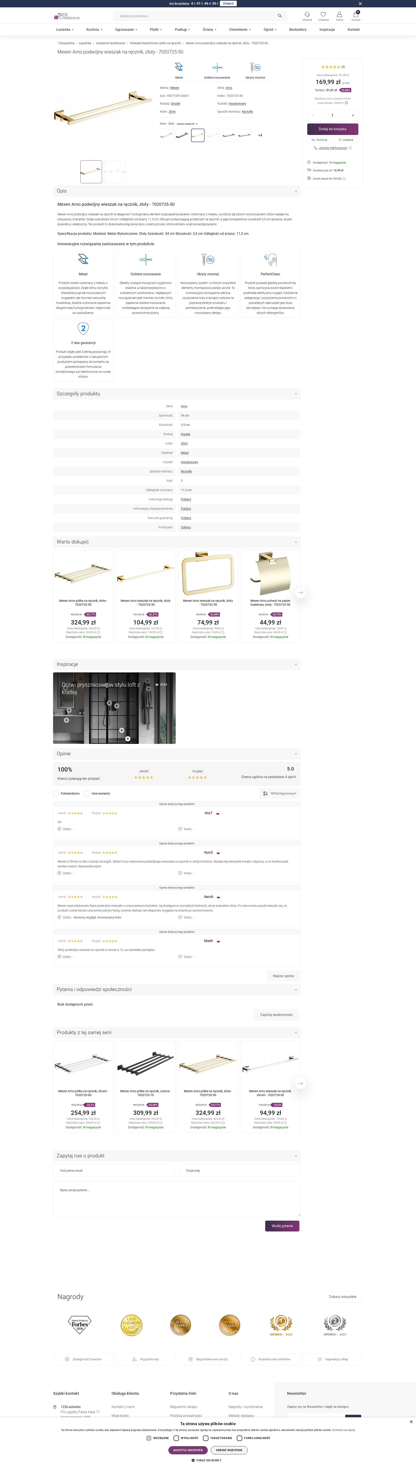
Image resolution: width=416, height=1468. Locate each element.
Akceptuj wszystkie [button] (188, 1450)
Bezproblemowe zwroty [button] (212, 1359)
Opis (62, 191)
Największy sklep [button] (336, 1359)
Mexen (174, 87)
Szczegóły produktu (78, 394)
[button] (356, 16)
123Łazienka (66, 43)
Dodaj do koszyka (332, 129)
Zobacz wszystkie (342, 1297)
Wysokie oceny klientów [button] (274, 1359)
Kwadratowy (237, 103)
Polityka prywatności (186, 1416)
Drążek (175, 103)
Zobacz (228, 3)
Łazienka (85, 43)
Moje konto (120, 1416)
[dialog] (208, 1442)
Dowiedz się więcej (343, 1430)
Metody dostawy (241, 1416)
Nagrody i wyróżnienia (246, 1407)
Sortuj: (275, 793)
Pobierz (186, 499)
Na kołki (247, 111)
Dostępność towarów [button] (87, 1359)
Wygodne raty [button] (149, 1359)
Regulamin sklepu (183, 1407)
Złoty (172, 111)
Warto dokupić (73, 542)
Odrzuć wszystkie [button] (229, 1450)
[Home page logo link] (73, 16)
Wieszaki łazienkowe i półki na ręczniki (155, 43)
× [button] (411, 1422)
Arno (229, 87)
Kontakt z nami (123, 1407)
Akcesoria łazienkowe (110, 43)
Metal (184, 452)
